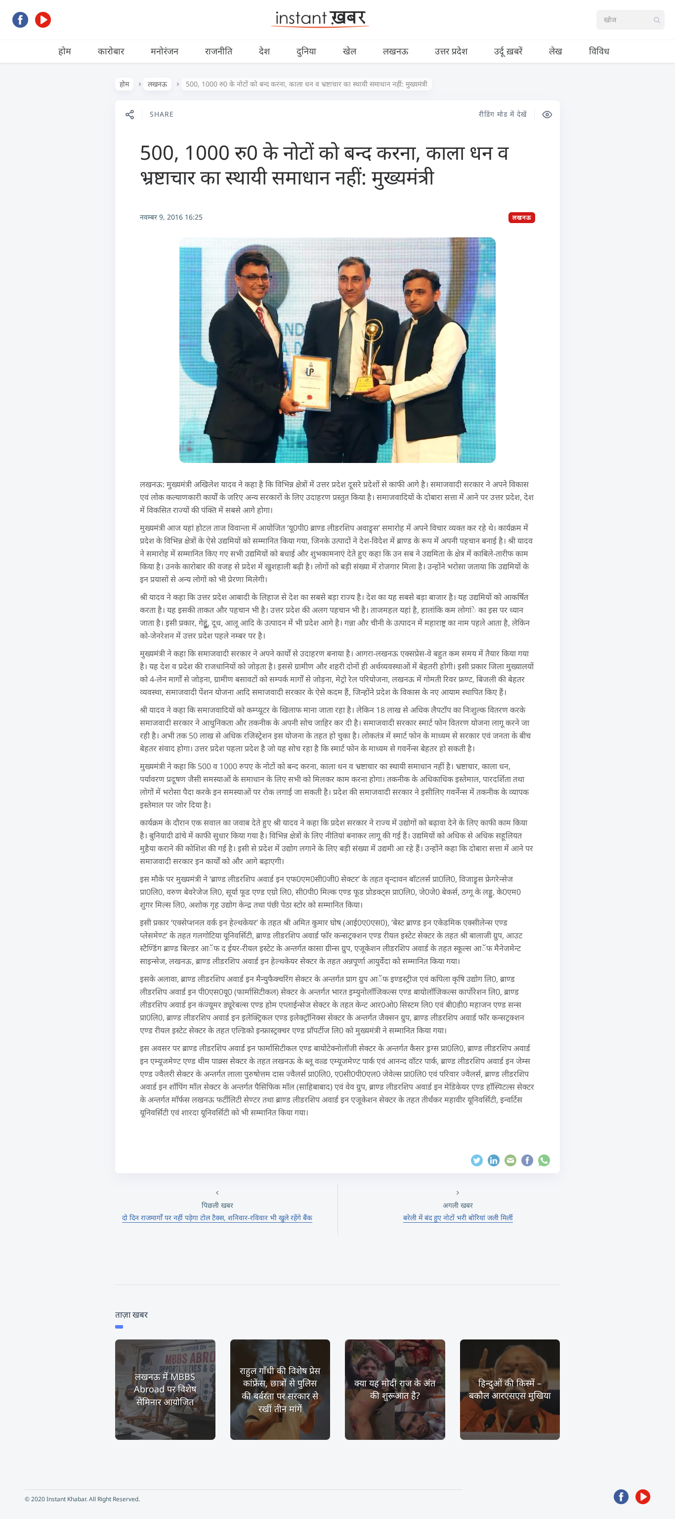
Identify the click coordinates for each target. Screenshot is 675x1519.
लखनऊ (395, 51)
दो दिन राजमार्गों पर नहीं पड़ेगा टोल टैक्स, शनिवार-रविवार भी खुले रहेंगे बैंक (217, 1217)
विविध (599, 51)
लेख (555, 51)
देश (264, 51)
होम (64, 51)
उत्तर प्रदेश (451, 51)
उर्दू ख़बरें (508, 51)
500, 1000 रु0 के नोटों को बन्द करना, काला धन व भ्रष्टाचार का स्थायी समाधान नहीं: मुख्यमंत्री (324, 164)
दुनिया (306, 51)
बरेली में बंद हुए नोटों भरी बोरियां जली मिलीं (458, 1217)
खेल (349, 51)
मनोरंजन (164, 51)
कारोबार (111, 51)
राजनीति (218, 51)
